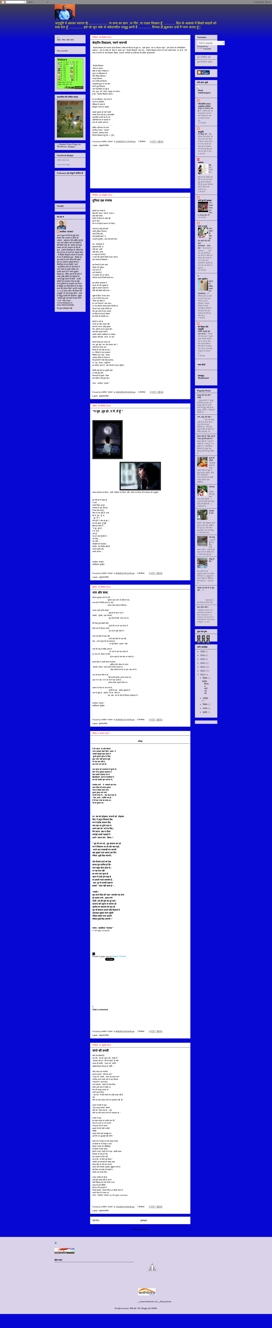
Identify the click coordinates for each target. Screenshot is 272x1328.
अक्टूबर (205, 698)
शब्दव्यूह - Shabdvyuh (203, 377)
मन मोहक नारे (203, 134)
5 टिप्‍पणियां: (142, 392)
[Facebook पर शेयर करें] (159, 141)
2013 (202, 671)
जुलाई (205, 712)
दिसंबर (205, 678)
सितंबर (205, 704)
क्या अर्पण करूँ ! (203, 607)
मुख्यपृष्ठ (143, 1220)
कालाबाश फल (211, 512)
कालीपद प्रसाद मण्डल (63, 160)
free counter (62, 51)
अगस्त (205, 708)
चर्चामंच (200, 162)
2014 (202, 667)
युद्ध (210, 165)
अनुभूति (201, 132)
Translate (207, 49)
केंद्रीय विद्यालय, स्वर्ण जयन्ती (109, 42)
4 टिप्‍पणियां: (141, 573)
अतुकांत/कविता (104, 145)
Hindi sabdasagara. (204, 91)
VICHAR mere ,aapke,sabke (204, 105)
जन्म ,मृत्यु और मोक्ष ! (204, 417)
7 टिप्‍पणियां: (142, 142)
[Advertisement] (140, 168)
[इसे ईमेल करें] (151, 141)
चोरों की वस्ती (100, 1050)
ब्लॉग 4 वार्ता (202, 226)
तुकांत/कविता (103, 723)
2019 (202, 655)
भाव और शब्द (100, 592)
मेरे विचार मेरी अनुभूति (203, 328)
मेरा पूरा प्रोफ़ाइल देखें (64, 308)
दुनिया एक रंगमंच (102, 200)
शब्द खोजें (201, 364)
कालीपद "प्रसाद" (67, 231)
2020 (202, 651)
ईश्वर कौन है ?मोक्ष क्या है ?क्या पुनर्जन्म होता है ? (206, 437)
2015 (202, 663)
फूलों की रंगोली (211, 459)
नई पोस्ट (95, 1220)
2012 (202, 674)
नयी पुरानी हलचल (205, 200)
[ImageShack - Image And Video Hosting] (58, 37)
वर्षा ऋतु (212, 537)
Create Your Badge (63, 164)
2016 (202, 659)
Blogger (144, 1308)
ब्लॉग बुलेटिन (203, 279)
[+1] (98, 977)
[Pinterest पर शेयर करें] (162, 141)
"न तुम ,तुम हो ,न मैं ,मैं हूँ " (107, 411)
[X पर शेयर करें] (156, 141)
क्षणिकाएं (212, 487)
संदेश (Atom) (144, 1229)
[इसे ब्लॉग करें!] (154, 141)
